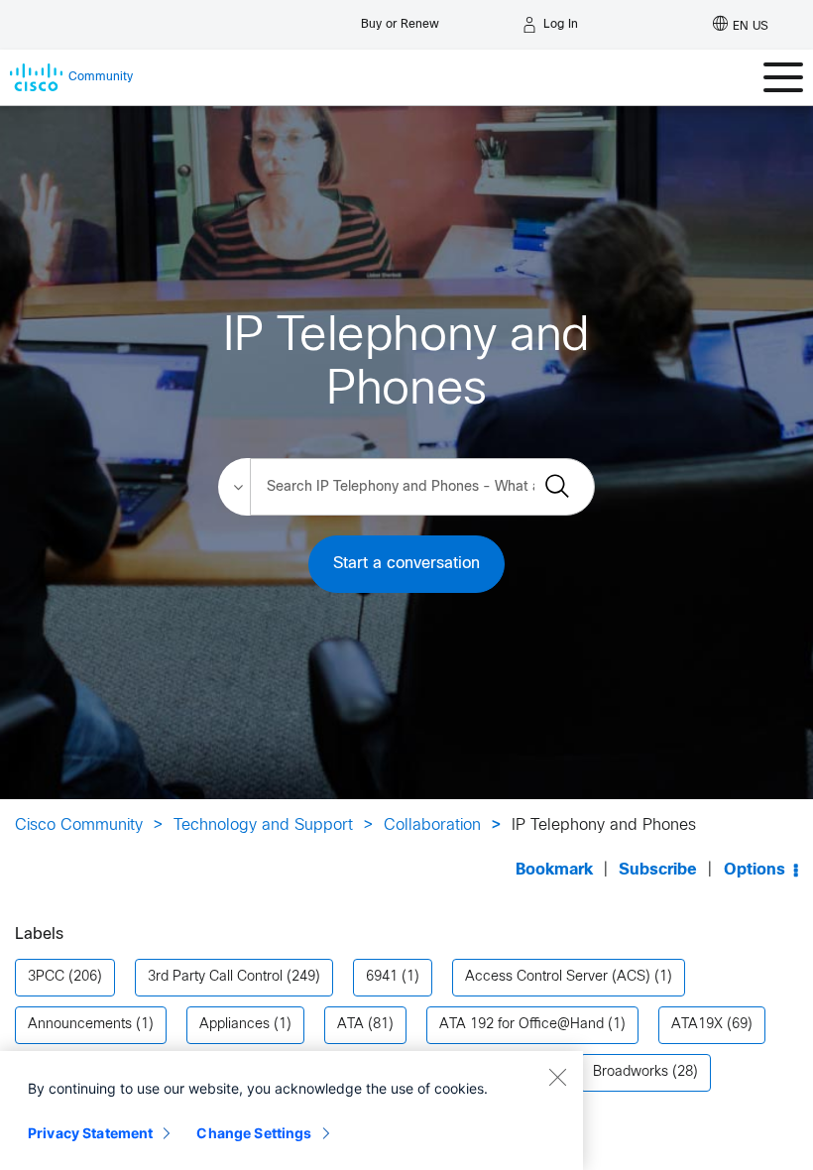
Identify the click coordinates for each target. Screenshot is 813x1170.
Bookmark (554, 870)
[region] (291, 1110)
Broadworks (630, 1072)
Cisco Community (79, 825)
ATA (350, 1024)
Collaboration (432, 825)
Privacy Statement (90, 1132)
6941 (382, 977)
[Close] (557, 1077)
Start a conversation (406, 563)
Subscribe (658, 870)
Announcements (80, 1024)
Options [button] (754, 870)
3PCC (46, 977)
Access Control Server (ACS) (557, 977)
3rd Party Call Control (215, 977)
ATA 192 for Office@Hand (521, 1024)
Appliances (234, 1024)
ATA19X (697, 1024)
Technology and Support (263, 825)
